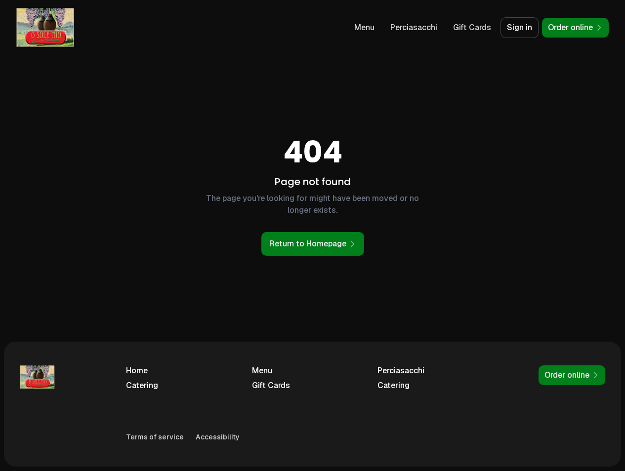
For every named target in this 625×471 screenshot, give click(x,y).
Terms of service (155, 436)
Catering (142, 385)
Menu (364, 27)
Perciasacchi (413, 27)
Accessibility (218, 436)
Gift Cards (472, 27)
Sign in (519, 27)
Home (137, 370)
